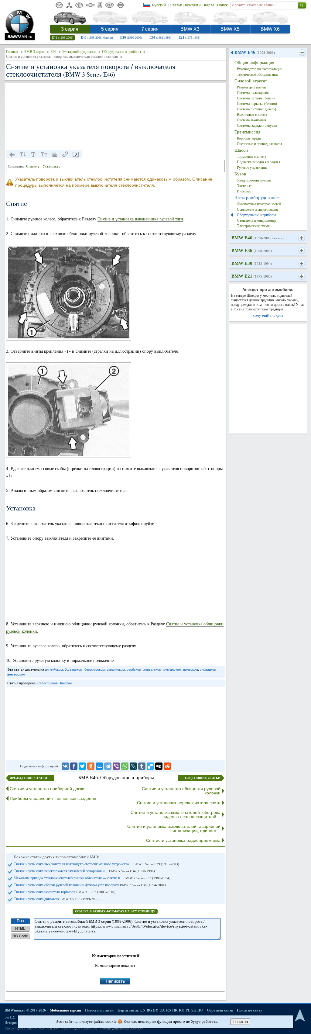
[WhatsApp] (124, 766)
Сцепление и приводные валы (259, 144)
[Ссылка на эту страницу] (65, 154)
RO (181, 1010)
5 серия (109, 29)
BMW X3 (190, 29)
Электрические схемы (253, 226)
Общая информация (254, 62)
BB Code (20, 936)
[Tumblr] (141, 766)
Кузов (240, 173)
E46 (62, 37)
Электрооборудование (79, 52)
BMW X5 (230, 29)
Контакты (193, 5)
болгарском (74, 669)
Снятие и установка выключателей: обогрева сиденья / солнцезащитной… (175, 814)
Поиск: (222, 5)
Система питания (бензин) (256, 98)
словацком (208, 669)
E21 (189, 37)
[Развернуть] (301, 238)
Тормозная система (251, 156)
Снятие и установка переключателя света (178, 803)
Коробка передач (249, 138)
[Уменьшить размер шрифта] (22, 154)
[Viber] (116, 766)
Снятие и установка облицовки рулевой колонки (181, 791)
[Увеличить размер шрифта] (44, 154)
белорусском (94, 669)
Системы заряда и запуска (257, 125)
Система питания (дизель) (256, 109)
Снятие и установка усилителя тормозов (64, 892)
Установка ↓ (52, 166)
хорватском (152, 669)
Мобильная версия (65, 1010)
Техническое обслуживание (257, 74)
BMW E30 (251, 263)
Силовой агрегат (250, 80)
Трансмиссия (247, 132)
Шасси (241, 150)
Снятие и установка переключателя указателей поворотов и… (84, 871)
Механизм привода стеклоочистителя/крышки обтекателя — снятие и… (92, 878)
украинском (116, 669)
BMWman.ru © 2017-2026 (25, 1010)
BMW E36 (251, 250)
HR (175, 1010)
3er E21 (10, 1017)
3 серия (69, 29)
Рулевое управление (252, 167)
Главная (12, 52)
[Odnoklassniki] (90, 766)
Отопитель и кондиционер (256, 220)
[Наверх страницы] (300, 1015)
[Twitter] (82, 766)
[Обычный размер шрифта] (33, 154)
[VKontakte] (65, 766)
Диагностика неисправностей (259, 204)
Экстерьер (244, 186)
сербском (134, 669)
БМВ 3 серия (34, 52)
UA (162, 1010)
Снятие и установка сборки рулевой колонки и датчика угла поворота (90, 885)
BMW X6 (270, 29)
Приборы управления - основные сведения (53, 798)
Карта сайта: (128, 1010)
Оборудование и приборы (121, 52)
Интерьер (244, 191)
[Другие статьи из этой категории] (54, 154)
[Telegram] (107, 766)
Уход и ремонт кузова (254, 180)
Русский (159, 5)
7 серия (150, 29)
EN (142, 1010)
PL (188, 1010)
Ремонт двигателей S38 (79, 1028)
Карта (209, 5)
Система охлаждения (253, 93)
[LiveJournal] (133, 766)
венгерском (16, 674)
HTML (20, 928)
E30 (160, 37)
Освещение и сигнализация (257, 209)
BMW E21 (251, 276)
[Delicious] (150, 766)
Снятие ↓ (32, 166)
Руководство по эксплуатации (259, 69)
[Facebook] (73, 766)
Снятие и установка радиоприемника (183, 840)
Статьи (176, 5)
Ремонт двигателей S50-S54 (121, 1028)
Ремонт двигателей (251, 87)
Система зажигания (251, 120)
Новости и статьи (99, 1010)
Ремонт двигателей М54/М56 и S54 (32, 1028)
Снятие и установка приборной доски (47, 789)
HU (200, 1010)
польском (190, 669)
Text (20, 921)
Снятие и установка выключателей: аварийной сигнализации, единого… (173, 828)
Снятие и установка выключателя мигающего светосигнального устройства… (96, 864)
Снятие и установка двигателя (57, 899)
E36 (131, 37)
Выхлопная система (252, 114)
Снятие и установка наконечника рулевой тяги (140, 219)
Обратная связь (220, 1010)
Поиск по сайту (249, 1010)
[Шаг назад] (12, 154)
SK (193, 1010)
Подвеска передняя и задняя (258, 162)
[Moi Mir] (99, 766)
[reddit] (167, 766)
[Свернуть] (302, 52)
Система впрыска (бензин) (257, 104)
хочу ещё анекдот (268, 315)
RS (168, 1010)
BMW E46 (254, 52)
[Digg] (158, 766)
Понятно (240, 1021)
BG (149, 1010)
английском (54, 669)
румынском (172, 669)
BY (155, 1010)
